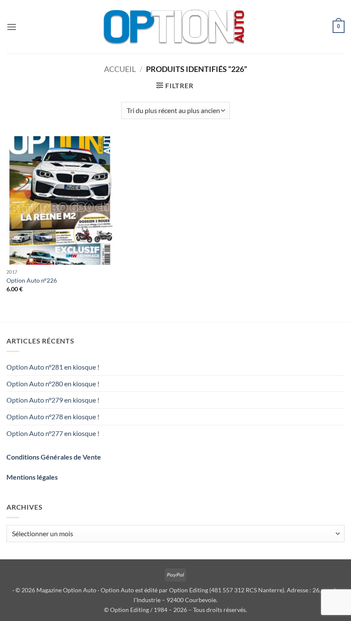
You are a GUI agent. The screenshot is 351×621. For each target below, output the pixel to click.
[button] (11, 26)
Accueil (120, 69)
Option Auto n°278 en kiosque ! (52, 416)
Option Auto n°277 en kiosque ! (52, 433)
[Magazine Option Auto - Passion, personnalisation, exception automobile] (175, 26)
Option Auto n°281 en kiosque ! (52, 367)
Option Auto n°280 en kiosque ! (52, 383)
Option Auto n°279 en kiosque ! (52, 400)
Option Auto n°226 (31, 280)
